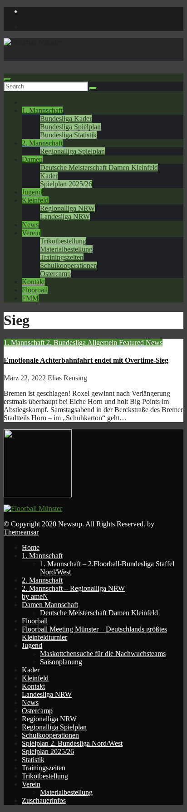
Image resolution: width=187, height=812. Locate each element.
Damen (32, 159)
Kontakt (33, 282)
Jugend (32, 192)
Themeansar (21, 532)
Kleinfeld (35, 200)
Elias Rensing (67, 378)
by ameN (35, 596)
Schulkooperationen (68, 265)
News (30, 225)
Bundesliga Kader (66, 118)
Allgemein (103, 342)
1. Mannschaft (42, 110)
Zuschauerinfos (44, 800)
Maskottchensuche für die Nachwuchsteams (103, 653)
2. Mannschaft (42, 143)
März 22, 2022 (25, 378)
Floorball (35, 290)
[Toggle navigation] (7, 79)
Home (30, 547)
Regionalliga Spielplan (72, 151)
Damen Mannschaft (50, 604)
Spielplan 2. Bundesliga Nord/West (72, 743)
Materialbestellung (66, 249)
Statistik (33, 759)
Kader (49, 176)
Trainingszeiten (62, 257)
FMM (30, 298)
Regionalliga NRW (67, 208)
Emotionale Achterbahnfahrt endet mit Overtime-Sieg (86, 360)
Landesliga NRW (65, 216)
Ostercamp (55, 273)
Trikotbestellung (63, 241)
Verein (31, 233)
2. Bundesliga (66, 342)
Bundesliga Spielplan (70, 127)
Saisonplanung (61, 662)
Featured (132, 342)
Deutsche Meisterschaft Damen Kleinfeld (99, 167)
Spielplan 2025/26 (66, 184)
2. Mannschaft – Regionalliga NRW (73, 588)
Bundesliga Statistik (68, 135)
